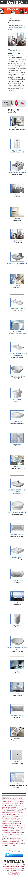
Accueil (10, 18)
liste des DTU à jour (15, 798)
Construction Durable (12, 829)
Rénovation (18, 825)
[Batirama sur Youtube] (15, 851)
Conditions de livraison (17, 870)
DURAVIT (14, 56)
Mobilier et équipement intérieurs (17, 25)
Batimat (10, 821)
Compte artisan (16, 838)
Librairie (12, 834)
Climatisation (17, 821)
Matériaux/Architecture (9, 809)
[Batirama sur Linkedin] (18, 851)
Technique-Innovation (16, 818)
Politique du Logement (16, 812)
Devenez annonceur (13, 841)
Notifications (7, 870)
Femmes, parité (21, 809)
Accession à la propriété (13, 823)
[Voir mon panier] (22, 2)
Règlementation (14, 805)
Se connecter (20, 843)
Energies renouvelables (9, 811)
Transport (5, 820)
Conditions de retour (13, 872)
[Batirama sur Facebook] (9, 851)
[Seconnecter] (26, 2)
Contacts (12, 845)
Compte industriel (7, 840)
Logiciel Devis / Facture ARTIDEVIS (12, 803)
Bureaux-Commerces (8, 825)
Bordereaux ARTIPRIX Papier (15, 801)
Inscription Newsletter (8, 843)
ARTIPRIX (20, 868)
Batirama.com (12, 865)
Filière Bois (5, 812)
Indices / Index (6, 800)
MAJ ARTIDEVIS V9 (14, 874)
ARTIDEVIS (13, 868)
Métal (10, 820)
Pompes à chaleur (14, 831)
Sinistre (19, 811)
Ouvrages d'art (6, 832)
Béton (14, 820)
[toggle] (2, 2)
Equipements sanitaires (9, 814)
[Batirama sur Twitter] (12, 851)
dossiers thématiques (17, 832)
